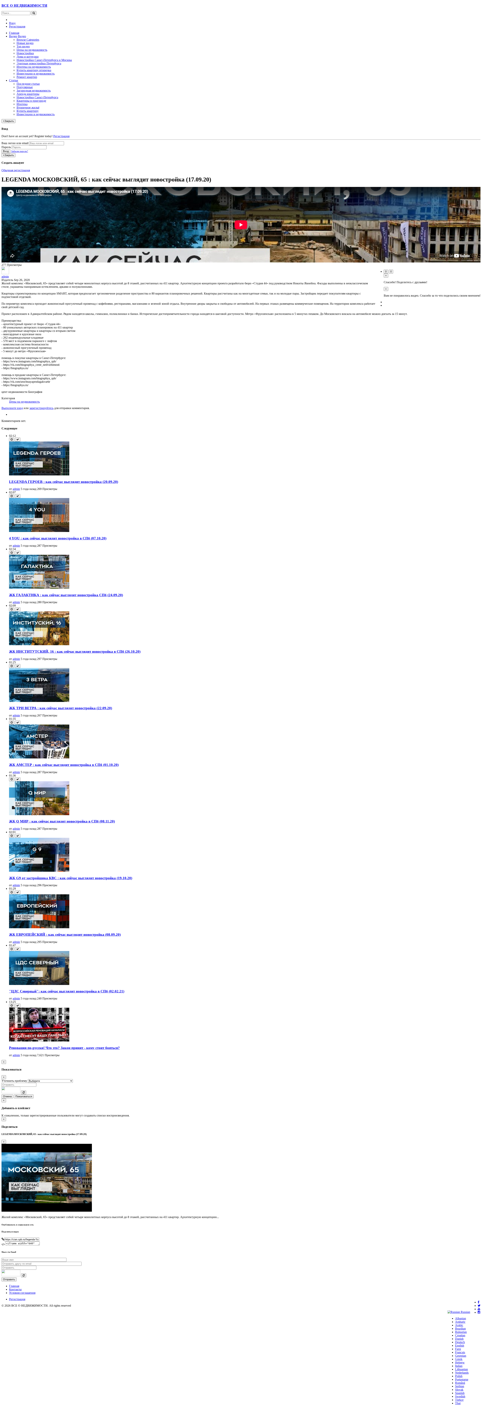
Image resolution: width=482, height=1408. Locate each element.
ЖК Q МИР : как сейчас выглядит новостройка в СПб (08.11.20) (62, 821)
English (459, 1345)
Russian (465, 1312)
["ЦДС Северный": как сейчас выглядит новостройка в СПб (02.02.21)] (39, 984)
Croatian (460, 1335)
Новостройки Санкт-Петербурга (37, 97)
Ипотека (22, 104)
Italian (458, 1365)
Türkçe (459, 1399)
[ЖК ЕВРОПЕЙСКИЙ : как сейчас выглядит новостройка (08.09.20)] (39, 927)
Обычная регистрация (16, 170)
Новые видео (25, 43)
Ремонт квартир (27, 77)
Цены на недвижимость (32, 49)
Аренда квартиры (28, 94)
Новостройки (25, 53)
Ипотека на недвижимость (34, 66)
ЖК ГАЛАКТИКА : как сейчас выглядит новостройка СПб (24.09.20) (66, 595)
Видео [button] (13, 36)
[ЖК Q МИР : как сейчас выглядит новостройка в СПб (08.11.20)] (39, 814)
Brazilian (460, 1328)
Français (460, 1352)
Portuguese (461, 1379)
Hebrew (460, 1362)
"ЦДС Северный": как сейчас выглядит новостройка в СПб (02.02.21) (66, 991)
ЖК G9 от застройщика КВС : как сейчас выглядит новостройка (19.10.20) (70, 878)
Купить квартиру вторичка (34, 70)
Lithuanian (461, 1369)
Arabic (459, 1325)
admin (5, 276)
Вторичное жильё (28, 107)
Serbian (459, 1386)
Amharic (460, 1321)
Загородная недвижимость (34, 90)
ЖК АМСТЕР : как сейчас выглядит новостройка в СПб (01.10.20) (64, 765)
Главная (14, 32)
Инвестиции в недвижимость (36, 73)
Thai (458, 1403)
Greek (458, 1359)
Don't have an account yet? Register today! (27, 136)
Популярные (25, 87)
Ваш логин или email (15, 143)
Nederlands (462, 1372)
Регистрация (17, 26)
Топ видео (23, 46)
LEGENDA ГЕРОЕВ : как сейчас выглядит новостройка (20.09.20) (63, 482)
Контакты (15, 1289)
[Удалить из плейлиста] (17, 440)
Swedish (460, 1396)
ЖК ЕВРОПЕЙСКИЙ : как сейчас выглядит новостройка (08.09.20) (65, 935)
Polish (458, 1376)
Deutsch (460, 1342)
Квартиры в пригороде (31, 100)
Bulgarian (461, 1332)
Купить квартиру (28, 110)
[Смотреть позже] (11, 440)
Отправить (9, 1279)
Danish (459, 1338)
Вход (12, 23)
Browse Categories (28, 39)
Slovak (459, 1389)
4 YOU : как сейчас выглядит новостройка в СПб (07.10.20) (57, 538)
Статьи (13, 80)
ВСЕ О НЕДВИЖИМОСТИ (24, 6)
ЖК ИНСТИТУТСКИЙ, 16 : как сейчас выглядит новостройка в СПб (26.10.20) (74, 651)
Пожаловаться (23, 1096)
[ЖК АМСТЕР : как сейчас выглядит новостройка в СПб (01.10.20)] (39, 757)
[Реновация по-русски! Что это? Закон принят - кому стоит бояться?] (39, 1040)
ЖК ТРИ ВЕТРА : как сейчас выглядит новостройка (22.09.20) (60, 708)
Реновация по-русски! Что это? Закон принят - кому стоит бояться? (64, 1048)
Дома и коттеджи (28, 56)
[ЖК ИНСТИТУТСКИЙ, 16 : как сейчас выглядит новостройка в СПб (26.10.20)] (39, 644)
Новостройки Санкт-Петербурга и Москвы (44, 60)
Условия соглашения (22, 1292)
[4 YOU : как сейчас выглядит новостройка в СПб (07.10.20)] (39, 531)
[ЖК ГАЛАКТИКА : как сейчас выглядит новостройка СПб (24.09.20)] (39, 587)
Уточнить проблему (14, 1080)
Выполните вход (12, 408)
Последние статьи (28, 83)
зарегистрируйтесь (41, 408)
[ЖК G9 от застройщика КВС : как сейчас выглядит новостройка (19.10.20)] (39, 870)
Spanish (459, 1393)
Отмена (7, 1096)
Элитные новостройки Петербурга (39, 63)
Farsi (458, 1349)
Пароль (6, 147)
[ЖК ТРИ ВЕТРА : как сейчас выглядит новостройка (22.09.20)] (39, 700)
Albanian (460, 1318)
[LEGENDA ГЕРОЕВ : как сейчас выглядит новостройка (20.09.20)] (39, 474)
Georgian (460, 1355)
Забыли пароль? (19, 151)
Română (460, 1382)
